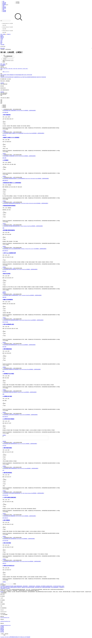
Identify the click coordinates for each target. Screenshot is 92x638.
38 (13, 224)
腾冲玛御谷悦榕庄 (7, 447)
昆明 (31, 74)
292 (13, 202)
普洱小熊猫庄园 (6, 114)
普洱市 (8, 74)
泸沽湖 (3, 74)
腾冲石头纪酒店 (6, 273)
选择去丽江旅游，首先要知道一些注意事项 (37, 586)
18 (13, 467)
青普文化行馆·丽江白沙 (8, 565)
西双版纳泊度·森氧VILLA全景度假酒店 (12, 182)
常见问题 (2, 44)
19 (13, 132)
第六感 (1, 591)
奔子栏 (14, 74)
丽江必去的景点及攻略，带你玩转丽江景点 (34, 587)
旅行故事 (4, 10)
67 (13, 318)
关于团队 (2, 626)
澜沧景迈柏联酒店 (7, 472)
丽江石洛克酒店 (7, 542)
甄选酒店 (4, 3)
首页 (3, 1)
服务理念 (2, 628)
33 (13, 413)
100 (13, 177)
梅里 (17, 74)
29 (13, 294)
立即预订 (4, 153)
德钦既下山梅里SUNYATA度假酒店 (11, 137)
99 (13, 343)
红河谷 (25, 74)
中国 (4, 63)
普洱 (29, 74)
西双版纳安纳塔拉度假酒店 (9, 205)
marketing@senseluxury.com (5, 621)
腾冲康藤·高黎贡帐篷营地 (9, 230)
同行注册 (2, 631)
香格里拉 (20, 74)
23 (13, 514)
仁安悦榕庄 (5, 160)
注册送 (5, 34)
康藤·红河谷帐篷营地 (8, 299)
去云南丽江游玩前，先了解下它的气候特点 (53, 586)
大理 (27, 74)
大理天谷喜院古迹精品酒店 (9, 497)
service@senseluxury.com (4, 617)
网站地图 (2, 629)
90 (13, 247)
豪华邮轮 (4, 4)
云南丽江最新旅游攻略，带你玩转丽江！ (21, 586)
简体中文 (5, 36)
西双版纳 (11, 74)
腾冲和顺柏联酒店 (7, 349)
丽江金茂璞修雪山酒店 (8, 324)
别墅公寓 (4, 2)
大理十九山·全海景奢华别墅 (9, 253)
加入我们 (2, 630)
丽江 (6, 74)
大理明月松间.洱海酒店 (8, 418)
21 (13, 560)
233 (13, 268)
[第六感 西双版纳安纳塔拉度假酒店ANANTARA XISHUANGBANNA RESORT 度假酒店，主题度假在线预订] (33, 203)
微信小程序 (2, 48)
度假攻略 (4, 11)
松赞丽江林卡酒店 (7, 396)
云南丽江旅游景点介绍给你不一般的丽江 (17, 587)
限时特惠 (4, 8)
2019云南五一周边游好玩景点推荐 (6, 586)
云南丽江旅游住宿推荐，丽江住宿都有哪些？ (50, 587)
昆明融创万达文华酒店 (8, 373)
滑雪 (3, 5)
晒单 (3, 9)
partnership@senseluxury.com (5, 625)
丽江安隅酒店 (6, 520)
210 (13, 442)
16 (13, 154)
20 (13, 537)
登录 (1, 34)
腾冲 (22, 74)
